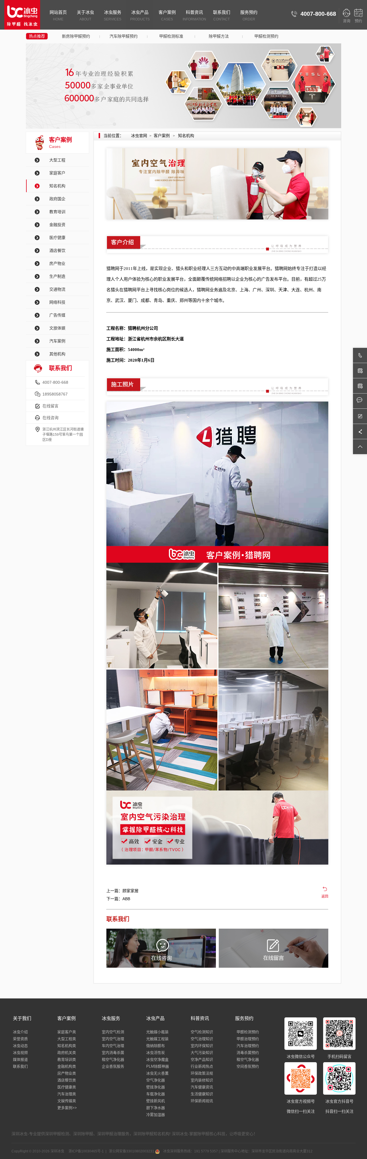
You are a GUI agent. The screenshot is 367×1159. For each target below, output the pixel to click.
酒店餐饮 (57, 250)
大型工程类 (66, 1039)
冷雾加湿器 (155, 1114)
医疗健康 (57, 237)
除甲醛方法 (219, 36)
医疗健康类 (66, 1087)
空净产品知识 (202, 1059)
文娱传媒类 (66, 1101)
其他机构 (57, 354)
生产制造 (57, 276)
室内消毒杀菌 (113, 1052)
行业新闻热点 (202, 1066)
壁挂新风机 (155, 1101)
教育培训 (57, 211)
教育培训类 (66, 1059)
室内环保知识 (202, 1046)
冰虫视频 (20, 1052)
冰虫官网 (139, 135)
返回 (324, 896)
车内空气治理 (113, 1046)
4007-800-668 (55, 382)
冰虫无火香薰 (157, 1073)
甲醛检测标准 (171, 36)
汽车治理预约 (248, 1046)
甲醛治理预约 (248, 1039)
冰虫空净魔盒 (157, 1059)
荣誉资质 (20, 1039)
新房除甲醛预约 (76, 36)
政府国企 (57, 198)
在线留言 (50, 406)
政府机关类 (66, 1052)
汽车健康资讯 (202, 1087)
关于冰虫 (85, 15)
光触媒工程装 (157, 1039)
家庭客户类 (66, 1032)
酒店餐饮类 (66, 1080)
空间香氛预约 (248, 1066)
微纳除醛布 (155, 1046)
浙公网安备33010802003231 (131, 1151)
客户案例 (167, 15)
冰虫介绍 (20, 1032)
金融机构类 (66, 1066)
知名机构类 (66, 1046)
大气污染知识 (202, 1052)
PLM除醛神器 (157, 1066)
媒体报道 (20, 1059)
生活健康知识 (202, 1094)
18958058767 (55, 394)
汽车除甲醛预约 (124, 36)
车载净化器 (155, 1094)
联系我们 (221, 15)
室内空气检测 (113, 1032)
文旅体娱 (57, 328)
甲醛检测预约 (266, 36)
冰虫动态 (20, 1046)
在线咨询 (50, 417)
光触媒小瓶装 (157, 1032)
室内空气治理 (113, 1039)
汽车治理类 (66, 1094)
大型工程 (57, 160)
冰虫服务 (112, 15)
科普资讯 (194, 15)
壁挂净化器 (155, 1087)
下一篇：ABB (118, 898)
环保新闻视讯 (202, 1101)
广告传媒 (57, 315)
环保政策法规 (202, 1073)
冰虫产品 (140, 15)
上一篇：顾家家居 (122, 890)
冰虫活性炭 (155, 1052)
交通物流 (57, 289)
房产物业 (57, 263)
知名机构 (57, 186)
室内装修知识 (202, 1080)
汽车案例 (57, 341)
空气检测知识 (202, 1032)
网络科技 (57, 302)
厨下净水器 (155, 1108)
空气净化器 (155, 1080)
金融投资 (57, 224)
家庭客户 (57, 173)
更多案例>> (67, 1108)
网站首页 (58, 15)
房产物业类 (66, 1073)
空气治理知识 (202, 1039)
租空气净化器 (113, 1059)
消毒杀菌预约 (248, 1052)
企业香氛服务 (113, 1066)
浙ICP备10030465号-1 (86, 1151)
